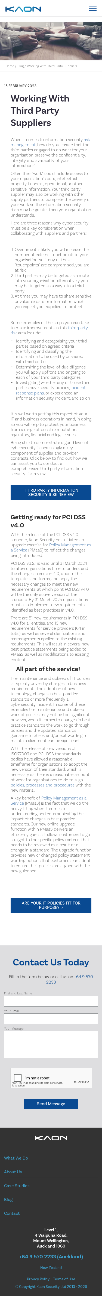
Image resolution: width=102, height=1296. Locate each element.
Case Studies (17, 1186)
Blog (20, 66)
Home (9, 66)
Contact (12, 1213)
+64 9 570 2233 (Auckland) (51, 1256)
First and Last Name (18, 993)
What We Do (16, 1158)
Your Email (12, 1011)
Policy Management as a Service (51, 547)
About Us (13, 1172)
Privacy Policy (38, 1279)
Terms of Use (64, 1279)
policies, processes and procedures (43, 785)
